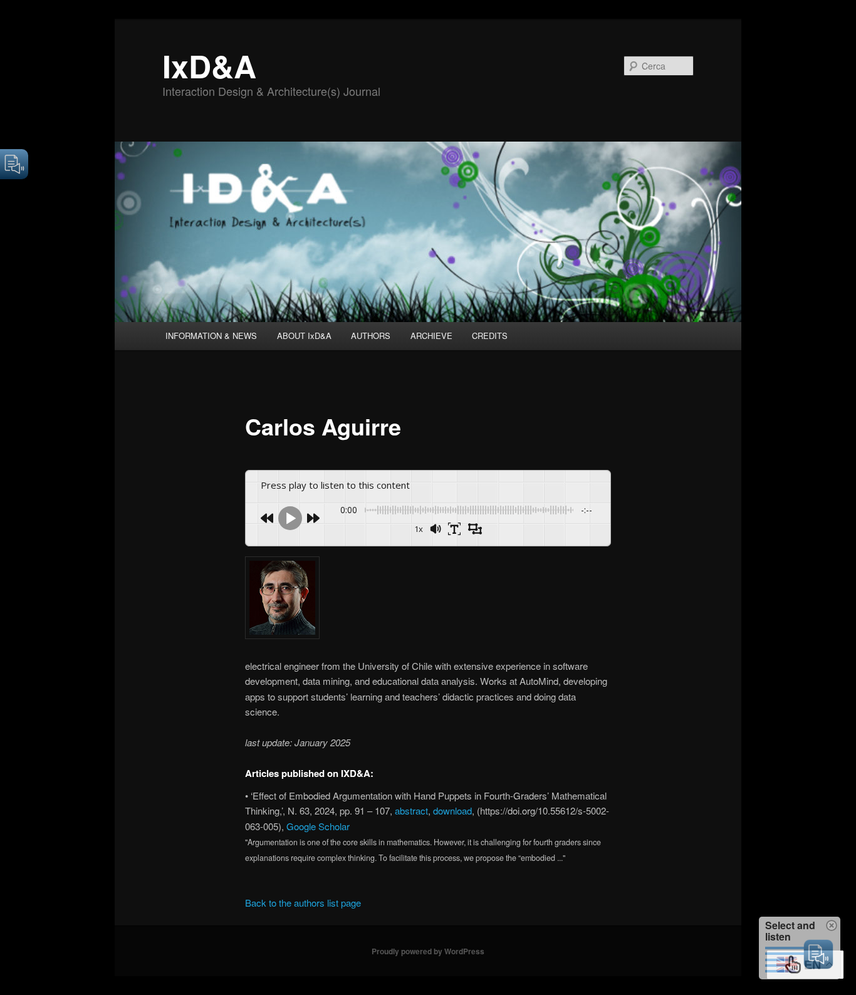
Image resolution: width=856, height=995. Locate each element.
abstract (411, 810)
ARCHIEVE (431, 335)
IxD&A (209, 65)
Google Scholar (318, 826)
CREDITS (490, 335)
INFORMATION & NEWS (211, 335)
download (452, 810)
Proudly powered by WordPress (428, 951)
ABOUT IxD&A (304, 335)
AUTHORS (370, 335)
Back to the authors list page (303, 902)
